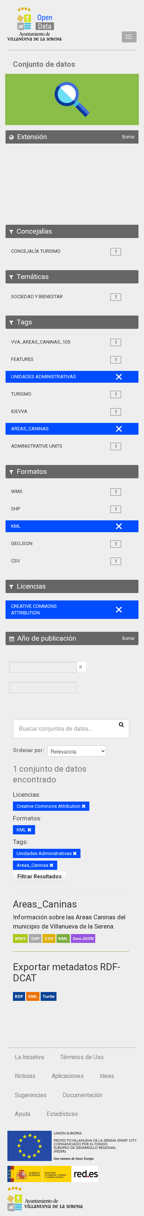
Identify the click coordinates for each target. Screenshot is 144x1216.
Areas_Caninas (45, 904)
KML (63, 938)
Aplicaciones (68, 1076)
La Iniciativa (29, 1057)
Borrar (128, 136)
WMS (20, 938)
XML (33, 996)
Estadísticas (62, 1114)
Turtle (48, 996)
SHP (35, 938)
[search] (121, 724)
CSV (49, 938)
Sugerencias (31, 1095)
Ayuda (22, 1114)
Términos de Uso (82, 1057)
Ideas (107, 1076)
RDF (19, 996)
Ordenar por (28, 750)
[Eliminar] (84, 806)
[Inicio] (34, 24)
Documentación (82, 1095)
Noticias (25, 1076)
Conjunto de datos (44, 64)
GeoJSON (83, 938)
